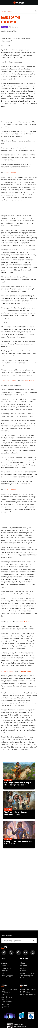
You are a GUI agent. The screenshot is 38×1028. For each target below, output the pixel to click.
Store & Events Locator (6, 998)
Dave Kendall (11, 490)
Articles (4, 963)
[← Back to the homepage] (19, 2)
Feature (9, 11)
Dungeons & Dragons (28, 989)
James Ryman (11, 173)
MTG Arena (5, 992)
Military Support (7, 976)
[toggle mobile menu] (3, 2)
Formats (4, 971)
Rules (3, 973)
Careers (23, 968)
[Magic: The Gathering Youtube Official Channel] (25, 952)
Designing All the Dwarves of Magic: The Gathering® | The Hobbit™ (19, 785)
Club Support (6, 965)
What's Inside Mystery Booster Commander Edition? (19, 814)
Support (23, 971)
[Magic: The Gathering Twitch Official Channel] (18, 952)
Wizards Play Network (28, 973)
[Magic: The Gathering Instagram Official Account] (32, 952)
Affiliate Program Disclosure (26, 977)
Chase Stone (26, 671)
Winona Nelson (28, 381)
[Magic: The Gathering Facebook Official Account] (3, 952)
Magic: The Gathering (9, 989)
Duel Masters (25, 992)
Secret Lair (5, 1004)
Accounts (23, 965)
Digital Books (6, 968)
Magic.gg (4, 994)
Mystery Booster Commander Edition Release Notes (19, 844)
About (22, 963)
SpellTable (5, 1007)
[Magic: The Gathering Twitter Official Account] (11, 952)
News (3, 11)
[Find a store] (34, 940)
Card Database (6, 1002)
